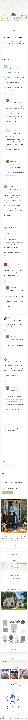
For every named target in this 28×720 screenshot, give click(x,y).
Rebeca (10, 317)
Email (4, 467)
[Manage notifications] (3, 717)
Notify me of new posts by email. (11, 488)
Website (4, 473)
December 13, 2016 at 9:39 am (15, 361)
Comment (5, 434)
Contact (14, 713)
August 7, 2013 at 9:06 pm (14, 189)
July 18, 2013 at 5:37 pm (16, 102)
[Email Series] (14, 573)
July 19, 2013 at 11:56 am (16, 133)
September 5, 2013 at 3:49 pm (15, 266)
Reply (5, 93)
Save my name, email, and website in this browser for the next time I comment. (12, 484)
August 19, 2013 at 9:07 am (14, 230)
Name (4, 461)
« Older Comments (6, 417)
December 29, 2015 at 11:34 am (15, 320)
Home (14, 711)
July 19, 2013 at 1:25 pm (16, 164)
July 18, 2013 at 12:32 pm (14, 68)
